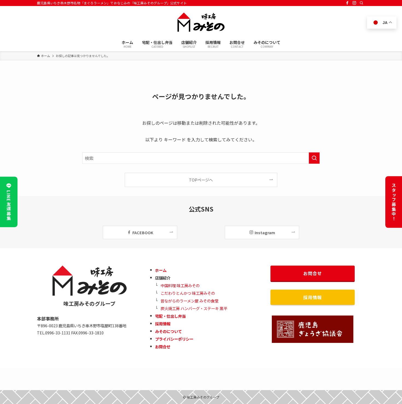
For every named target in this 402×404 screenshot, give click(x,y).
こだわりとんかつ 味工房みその (188, 293)
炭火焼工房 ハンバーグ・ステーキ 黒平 (194, 308)
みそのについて (168, 331)
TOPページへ (201, 180)
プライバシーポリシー (174, 339)
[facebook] (347, 3)
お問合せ (162, 346)
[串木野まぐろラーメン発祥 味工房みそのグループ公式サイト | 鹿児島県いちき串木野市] (201, 22)
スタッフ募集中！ (394, 202)
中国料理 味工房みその (180, 285)
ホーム (161, 270)
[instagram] (354, 3)
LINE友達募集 (8, 205)
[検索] (361, 3)
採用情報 (162, 323)
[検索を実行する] (314, 158)
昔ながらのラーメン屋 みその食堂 (190, 301)
